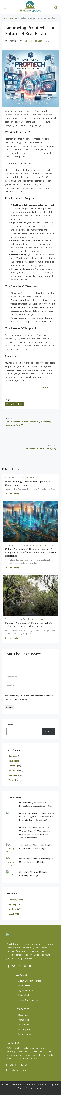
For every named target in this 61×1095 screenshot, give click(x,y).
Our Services (24, 986)
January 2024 (15, 904)
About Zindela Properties (29, 981)
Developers (14, 761)
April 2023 (13, 909)
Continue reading (12, 493)
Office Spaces (24, 1029)
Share (45, 387)
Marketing (13, 766)
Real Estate (38, 41)
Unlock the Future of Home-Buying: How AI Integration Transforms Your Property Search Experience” (30, 552)
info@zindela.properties (19, 1070)
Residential (23, 1015)
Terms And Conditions (28, 1000)
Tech (20, 404)
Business (13, 18)
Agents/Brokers (25, 990)
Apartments (23, 1024)
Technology (48, 545)
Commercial (23, 1020)
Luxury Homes (24, 1034)
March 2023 (14, 914)
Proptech (10, 404)
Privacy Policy (24, 995)
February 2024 (15, 900)
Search (9, 725)
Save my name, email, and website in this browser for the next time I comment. (29, 697)
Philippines (30, 619)
